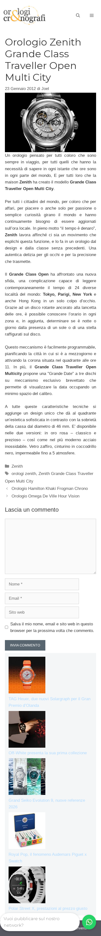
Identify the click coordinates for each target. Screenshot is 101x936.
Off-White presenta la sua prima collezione (48, 753)
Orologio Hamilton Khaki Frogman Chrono (50, 488)
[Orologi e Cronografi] (24, 15)
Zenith (17, 466)
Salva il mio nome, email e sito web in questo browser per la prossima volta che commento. (52, 627)
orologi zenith (24, 473)
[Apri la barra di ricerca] (78, 16)
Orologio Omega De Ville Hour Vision (45, 496)
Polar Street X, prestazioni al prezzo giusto (48, 908)
